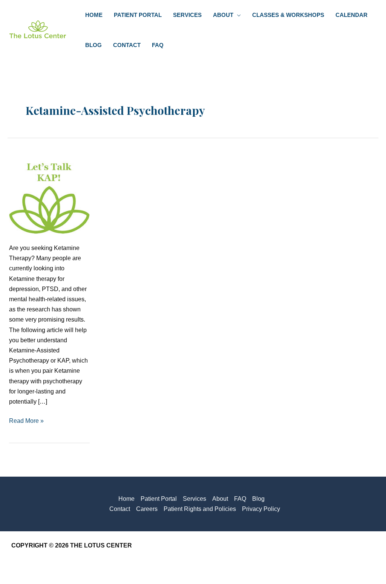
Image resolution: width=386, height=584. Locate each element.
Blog (258, 499)
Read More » (26, 421)
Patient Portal (159, 499)
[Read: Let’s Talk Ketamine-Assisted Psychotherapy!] (49, 193)
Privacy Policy (261, 509)
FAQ (240, 499)
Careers (147, 509)
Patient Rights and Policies (200, 509)
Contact (119, 509)
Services (194, 499)
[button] (237, 15)
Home (126, 499)
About (220, 499)
